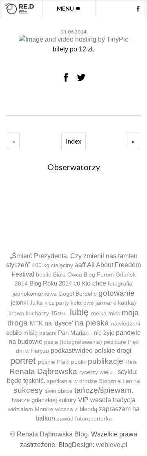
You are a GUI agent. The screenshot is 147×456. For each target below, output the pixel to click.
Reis (131, 362)
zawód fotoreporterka (84, 419)
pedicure (115, 342)
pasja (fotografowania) (73, 342)
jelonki (19, 302)
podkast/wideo (72, 350)
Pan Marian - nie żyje (86, 332)
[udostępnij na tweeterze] (81, 77)
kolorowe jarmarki (93, 303)
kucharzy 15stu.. (47, 313)
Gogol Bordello (77, 294)
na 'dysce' (59, 323)
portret (23, 361)
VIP (83, 399)
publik (78, 362)
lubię (79, 312)
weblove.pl (111, 444)
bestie (43, 275)
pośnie (46, 362)
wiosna (64, 409)
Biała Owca (67, 275)
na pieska (92, 323)
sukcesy (28, 390)
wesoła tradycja (113, 399)
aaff (80, 264)
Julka (36, 303)
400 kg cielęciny (52, 265)
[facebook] (138, 8)
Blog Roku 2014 (50, 283)
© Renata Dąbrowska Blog (49, 434)
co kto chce (90, 283)
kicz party (57, 303)
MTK (36, 323)
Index (73, 141)
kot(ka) (127, 303)
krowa (16, 313)
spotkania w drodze (72, 381)
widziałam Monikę (30, 409)
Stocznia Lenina (119, 381)
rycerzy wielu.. (97, 372)
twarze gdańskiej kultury (44, 399)
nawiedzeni (125, 324)
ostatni (47, 333)
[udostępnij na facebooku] (66, 77)
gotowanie (116, 293)
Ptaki (63, 362)
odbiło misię (22, 332)
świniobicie (59, 391)
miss (114, 313)
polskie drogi (112, 350)
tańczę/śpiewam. (104, 390)
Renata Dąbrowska (43, 371)
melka (99, 313)
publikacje (105, 361)
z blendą (86, 408)
